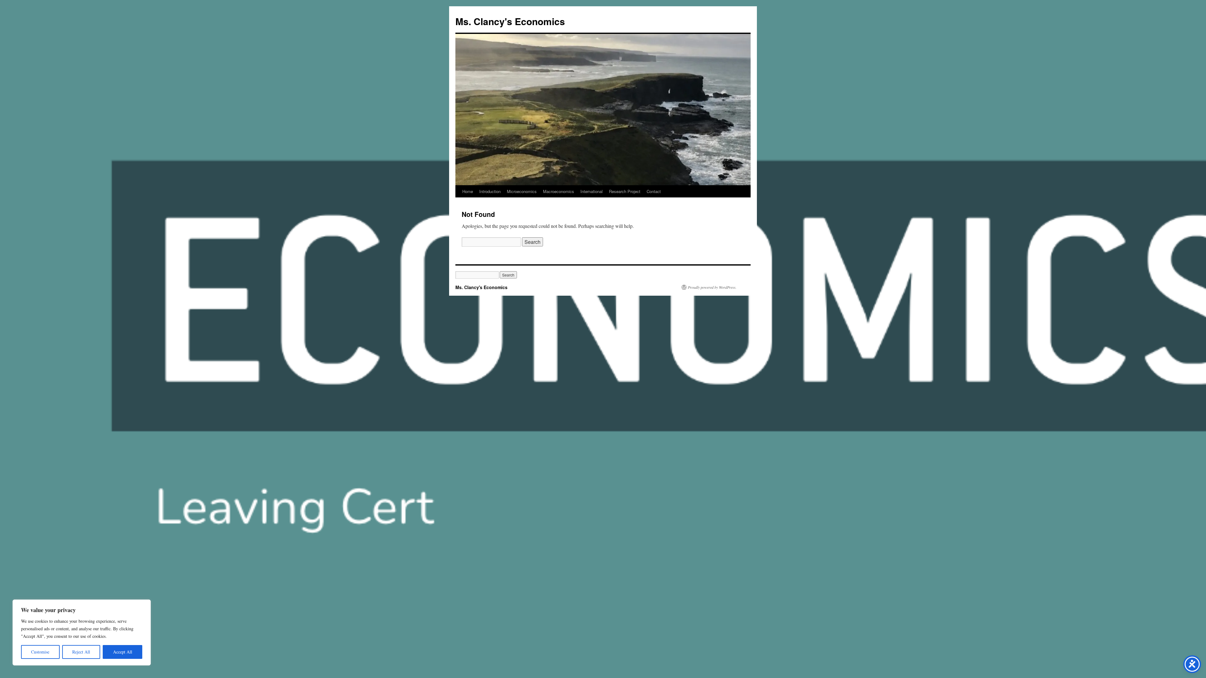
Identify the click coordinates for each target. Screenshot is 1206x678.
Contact (654, 191)
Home (467, 191)
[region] (82, 632)
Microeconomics (522, 191)
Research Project (624, 191)
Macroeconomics (558, 191)
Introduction (490, 191)
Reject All (81, 652)
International (591, 191)
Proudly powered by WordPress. (712, 287)
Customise (40, 652)
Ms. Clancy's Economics (510, 21)
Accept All (122, 652)
